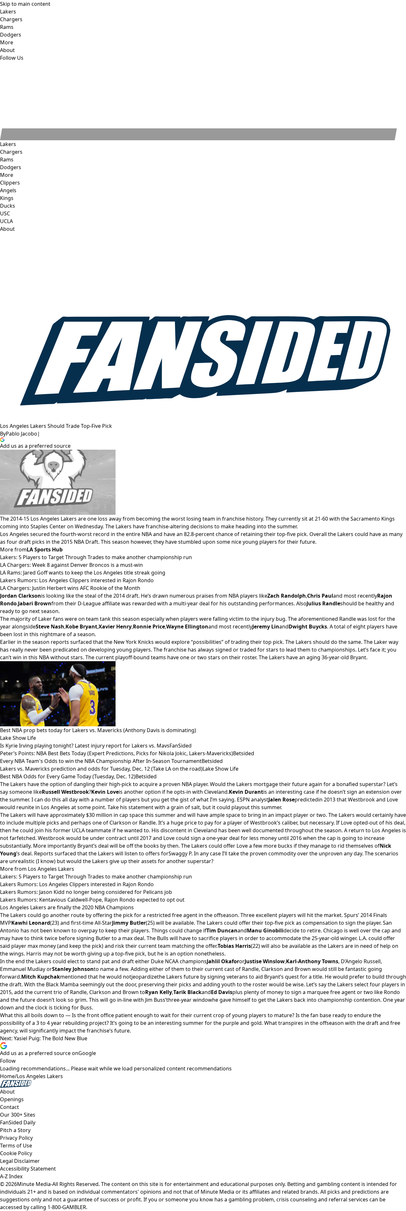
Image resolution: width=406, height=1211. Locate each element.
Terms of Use (16, 1145)
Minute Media (34, 1184)
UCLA (6, 221)
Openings (12, 1099)
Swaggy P (179, 853)
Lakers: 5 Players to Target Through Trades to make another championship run (96, 557)
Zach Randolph (286, 595)
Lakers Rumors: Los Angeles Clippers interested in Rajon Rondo (77, 580)
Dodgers (10, 167)
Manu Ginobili (265, 930)
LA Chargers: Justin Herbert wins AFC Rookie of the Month (70, 588)
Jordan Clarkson (20, 595)
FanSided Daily (17, 1122)
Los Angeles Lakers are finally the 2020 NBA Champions (67, 907)
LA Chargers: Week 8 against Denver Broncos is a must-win (71, 564)
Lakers (8, 144)
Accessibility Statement (28, 1168)
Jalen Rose (281, 799)
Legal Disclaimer (20, 1160)
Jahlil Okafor (223, 961)
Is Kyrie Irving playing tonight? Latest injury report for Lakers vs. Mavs (84, 745)
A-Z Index (11, 1176)
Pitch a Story (15, 1130)
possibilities (207, 641)
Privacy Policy (16, 1137)
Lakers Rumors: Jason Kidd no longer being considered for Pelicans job (86, 891)
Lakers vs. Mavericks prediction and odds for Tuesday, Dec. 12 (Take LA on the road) (101, 768)
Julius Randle (323, 603)
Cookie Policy (16, 1153)
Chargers (11, 151)
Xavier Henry (115, 626)
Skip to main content (25, 3)
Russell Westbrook (65, 791)
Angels (8, 190)
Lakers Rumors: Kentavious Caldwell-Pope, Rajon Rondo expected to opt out (92, 899)
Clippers (10, 182)
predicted (306, 799)
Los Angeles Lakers (40, 1076)
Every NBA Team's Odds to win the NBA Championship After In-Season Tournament (101, 761)
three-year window (189, 999)
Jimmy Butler (129, 922)
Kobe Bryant (81, 626)
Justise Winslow (265, 961)
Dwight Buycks (308, 626)
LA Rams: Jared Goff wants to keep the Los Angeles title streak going (82, 572)
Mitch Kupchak (40, 976)
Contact (9, 1107)
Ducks (7, 205)
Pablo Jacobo (21, 433)
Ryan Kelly (158, 992)
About (7, 228)
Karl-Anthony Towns (312, 961)
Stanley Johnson (73, 969)
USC (5, 213)
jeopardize (144, 976)
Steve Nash (50, 626)
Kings (6, 198)
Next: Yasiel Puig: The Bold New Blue (43, 1038)
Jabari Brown (34, 603)
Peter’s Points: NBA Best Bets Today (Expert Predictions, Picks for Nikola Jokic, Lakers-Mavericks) (116, 753)
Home (7, 1076)
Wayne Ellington (187, 626)
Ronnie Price (149, 626)
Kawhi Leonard (30, 922)
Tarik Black (187, 992)
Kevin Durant (246, 791)
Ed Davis (221, 992)
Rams (6, 159)
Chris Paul (320, 595)
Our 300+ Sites (17, 1114)
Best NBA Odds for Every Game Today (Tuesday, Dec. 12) (67, 776)
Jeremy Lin (265, 626)
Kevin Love (105, 791)
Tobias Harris (234, 945)
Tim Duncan (222, 930)
